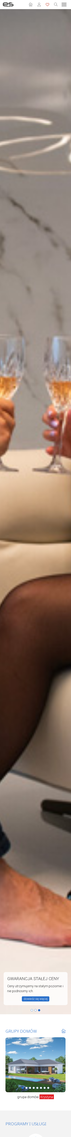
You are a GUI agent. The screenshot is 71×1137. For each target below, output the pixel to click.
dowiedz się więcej (36, 999)
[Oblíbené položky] (47, 4)
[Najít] (55, 4)
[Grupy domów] (30, 4)
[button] (32, 1010)
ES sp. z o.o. (8, 4)
